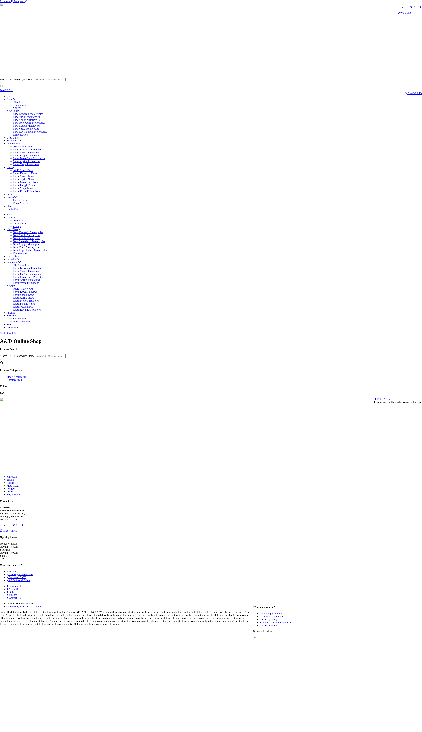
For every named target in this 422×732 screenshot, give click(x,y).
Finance (11, 194)
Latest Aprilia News (23, 179)
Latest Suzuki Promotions (26, 152)
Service (10, 197)
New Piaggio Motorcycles (26, 125)
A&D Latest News (23, 170)
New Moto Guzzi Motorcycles (29, 122)
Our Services (20, 200)
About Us (18, 102)
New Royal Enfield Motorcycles (30, 131)
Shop (9, 206)
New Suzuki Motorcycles (26, 116)
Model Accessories (16, 376)
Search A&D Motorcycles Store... (17, 79)
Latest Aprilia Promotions (26, 161)
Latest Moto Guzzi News (26, 182)
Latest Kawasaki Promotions (28, 149)
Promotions (12, 143)
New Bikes (12, 110)
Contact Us (12, 209)
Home (10, 96)
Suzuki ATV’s (14, 140)
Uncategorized (14, 379)
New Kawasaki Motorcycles (28, 113)
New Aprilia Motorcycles (26, 119)
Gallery (17, 107)
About (10, 99)
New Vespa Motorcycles (26, 128)
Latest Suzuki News (23, 176)
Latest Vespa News (23, 188)
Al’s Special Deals (22, 146)
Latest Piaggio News (24, 185)
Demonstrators (20, 134)
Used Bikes (13, 137)
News (10, 167)
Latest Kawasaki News (25, 173)
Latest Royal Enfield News (27, 191)
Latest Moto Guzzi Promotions (29, 158)
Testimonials (19, 105)
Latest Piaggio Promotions (27, 155)
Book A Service (21, 203)
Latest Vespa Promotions (26, 164)
